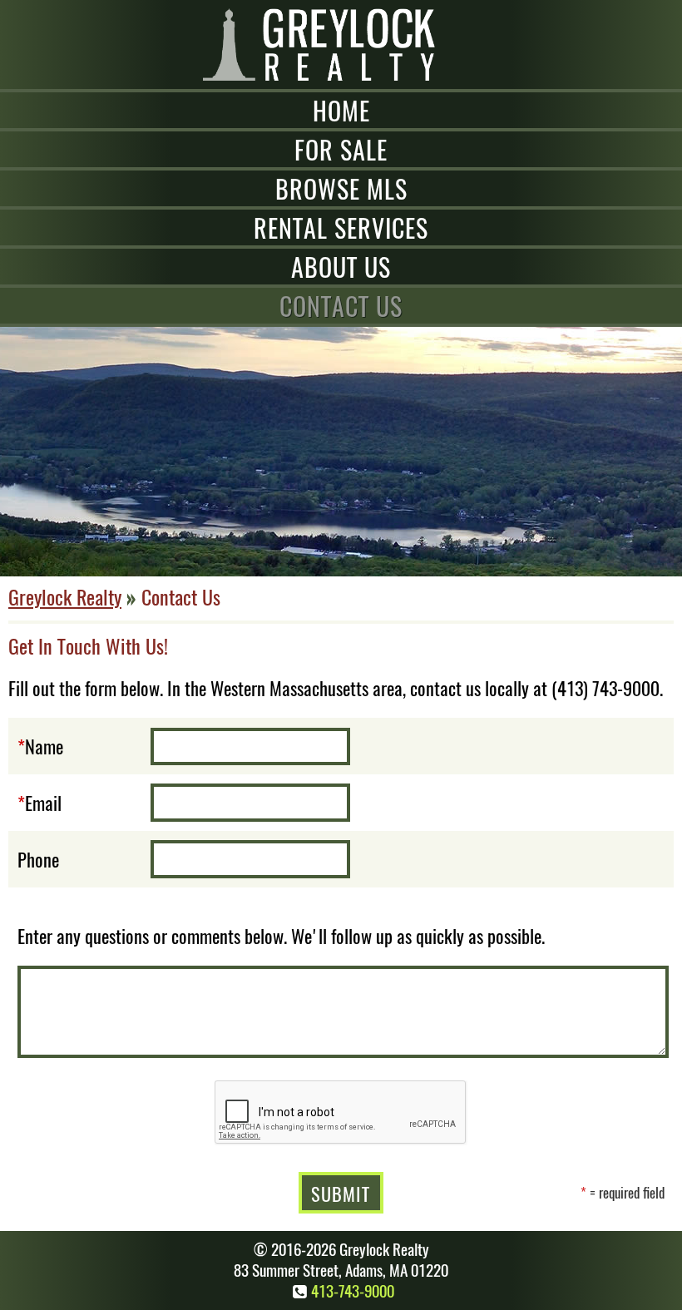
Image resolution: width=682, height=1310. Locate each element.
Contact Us (341, 305)
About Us (341, 266)
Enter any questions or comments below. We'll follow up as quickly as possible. (281, 935)
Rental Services (341, 227)
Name (44, 745)
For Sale (341, 149)
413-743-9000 (352, 1290)
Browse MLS (341, 188)
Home (341, 109)
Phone (38, 859)
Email (43, 802)
